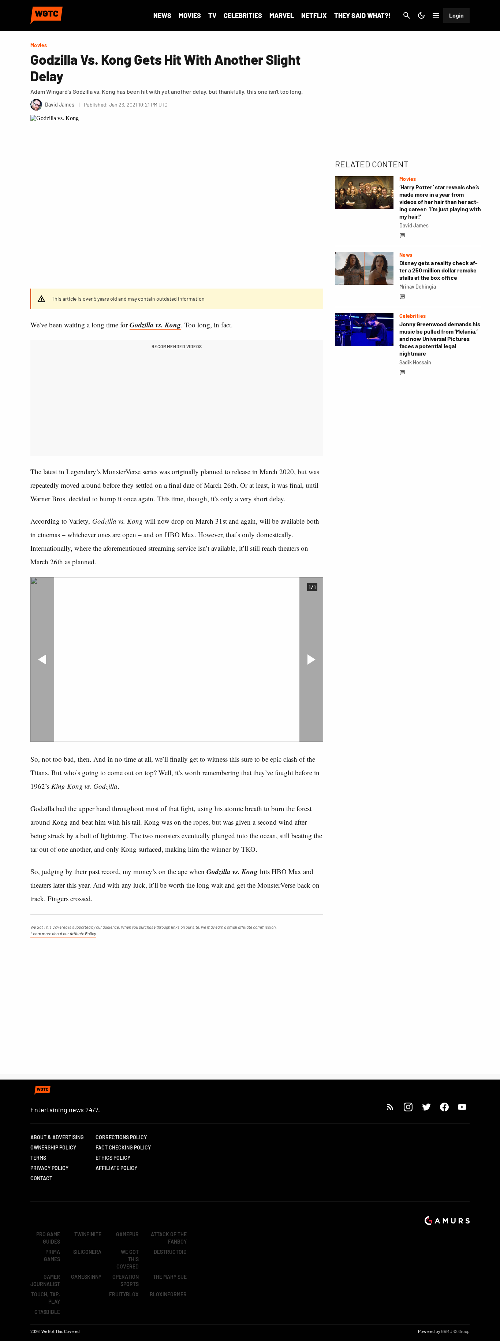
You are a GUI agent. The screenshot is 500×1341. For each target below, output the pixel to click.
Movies (190, 15)
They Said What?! (362, 15)
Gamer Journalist (45, 1280)
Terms (38, 1158)
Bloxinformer (168, 1294)
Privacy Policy (49, 1168)
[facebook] (444, 1106)
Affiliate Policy (116, 1168)
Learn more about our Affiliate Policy (63, 933)
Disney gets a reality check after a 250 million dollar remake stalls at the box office (438, 270)
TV (212, 15)
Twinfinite (87, 1234)
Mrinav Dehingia (417, 286)
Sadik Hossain (415, 362)
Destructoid (170, 1252)
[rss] (390, 1106)
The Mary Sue (170, 1277)
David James (414, 225)
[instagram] (407, 1106)
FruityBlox (124, 1294)
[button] (42, 659)
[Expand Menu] (436, 15)
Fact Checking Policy (123, 1147)
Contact (41, 1178)
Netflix (314, 15)
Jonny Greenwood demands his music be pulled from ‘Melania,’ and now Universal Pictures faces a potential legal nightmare (439, 338)
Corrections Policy (121, 1137)
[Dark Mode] (421, 15)
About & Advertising (57, 1137)
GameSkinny (86, 1277)
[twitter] (426, 1106)
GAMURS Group (455, 1331)
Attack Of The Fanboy (169, 1238)
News (162, 15)
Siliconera (87, 1252)
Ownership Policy (53, 1147)
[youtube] (462, 1106)
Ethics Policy (113, 1158)
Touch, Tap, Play (45, 1298)
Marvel (281, 15)
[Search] (406, 15)
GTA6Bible (47, 1312)
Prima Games (52, 1255)
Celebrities (243, 15)
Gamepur (127, 1234)
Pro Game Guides (48, 1238)
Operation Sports (125, 1280)
